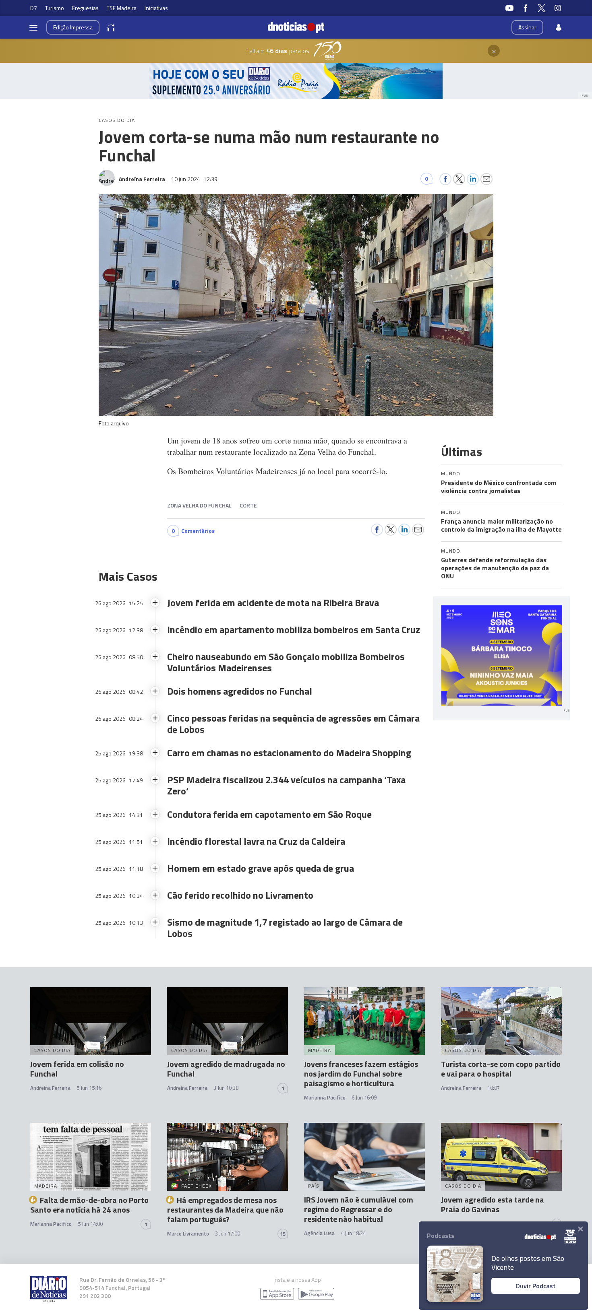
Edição (73, 27)
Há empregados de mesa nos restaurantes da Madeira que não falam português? (225, 1209)
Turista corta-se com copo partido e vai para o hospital (501, 1069)
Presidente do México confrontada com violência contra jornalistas (499, 486)
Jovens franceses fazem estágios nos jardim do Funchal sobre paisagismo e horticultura (361, 1073)
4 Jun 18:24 (353, 1233)
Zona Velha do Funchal (199, 505)
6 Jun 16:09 (364, 1097)
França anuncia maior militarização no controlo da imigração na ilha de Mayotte (501, 525)
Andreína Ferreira (50, 1088)
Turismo (54, 8)
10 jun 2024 (194, 179)
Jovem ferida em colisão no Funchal (77, 1069)
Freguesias (85, 8)
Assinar (527, 27)
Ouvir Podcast (535, 1286)
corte (248, 505)
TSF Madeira (122, 8)
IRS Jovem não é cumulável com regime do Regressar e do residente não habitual (358, 1209)
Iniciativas (156, 8)
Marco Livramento (188, 1233)
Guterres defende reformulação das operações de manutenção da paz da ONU (495, 568)
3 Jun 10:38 (225, 1088)
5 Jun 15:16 (89, 1088)
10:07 (493, 1088)
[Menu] (33, 27)
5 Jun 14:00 (90, 1224)
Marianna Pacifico (325, 1097)
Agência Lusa (319, 1233)
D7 (33, 8)
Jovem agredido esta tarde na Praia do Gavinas (492, 1204)
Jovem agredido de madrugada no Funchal (226, 1069)
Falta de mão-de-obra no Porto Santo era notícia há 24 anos (89, 1205)
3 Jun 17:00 (227, 1233)
